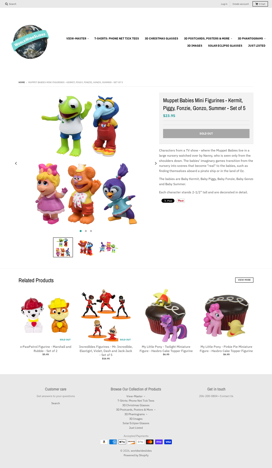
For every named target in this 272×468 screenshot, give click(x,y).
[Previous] (16, 163)
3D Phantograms (134, 414)
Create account (241, 3)
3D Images (136, 419)
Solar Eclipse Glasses (136, 423)
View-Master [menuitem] (76, 38)
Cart (262, 3)
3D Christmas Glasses (136, 405)
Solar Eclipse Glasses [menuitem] (225, 45)
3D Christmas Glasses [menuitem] (161, 38)
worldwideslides (141, 450)
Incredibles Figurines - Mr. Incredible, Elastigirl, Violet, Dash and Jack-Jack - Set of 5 (106, 351)
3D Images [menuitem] (194, 45)
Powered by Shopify (136, 455)
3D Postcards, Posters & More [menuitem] (207, 38)
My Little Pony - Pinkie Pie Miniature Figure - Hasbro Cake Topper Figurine (226, 349)
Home (22, 82)
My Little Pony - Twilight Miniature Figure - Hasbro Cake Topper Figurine (166, 349)
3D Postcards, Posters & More (134, 409)
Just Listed (136, 428)
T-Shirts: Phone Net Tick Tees (135, 400)
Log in (224, 3)
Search (55, 403)
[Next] (155, 163)
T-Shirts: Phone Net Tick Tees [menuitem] (116, 38)
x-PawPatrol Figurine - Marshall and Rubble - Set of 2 (45, 349)
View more (244, 279)
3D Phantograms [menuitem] (250, 38)
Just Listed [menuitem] (256, 45)
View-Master (134, 396)
